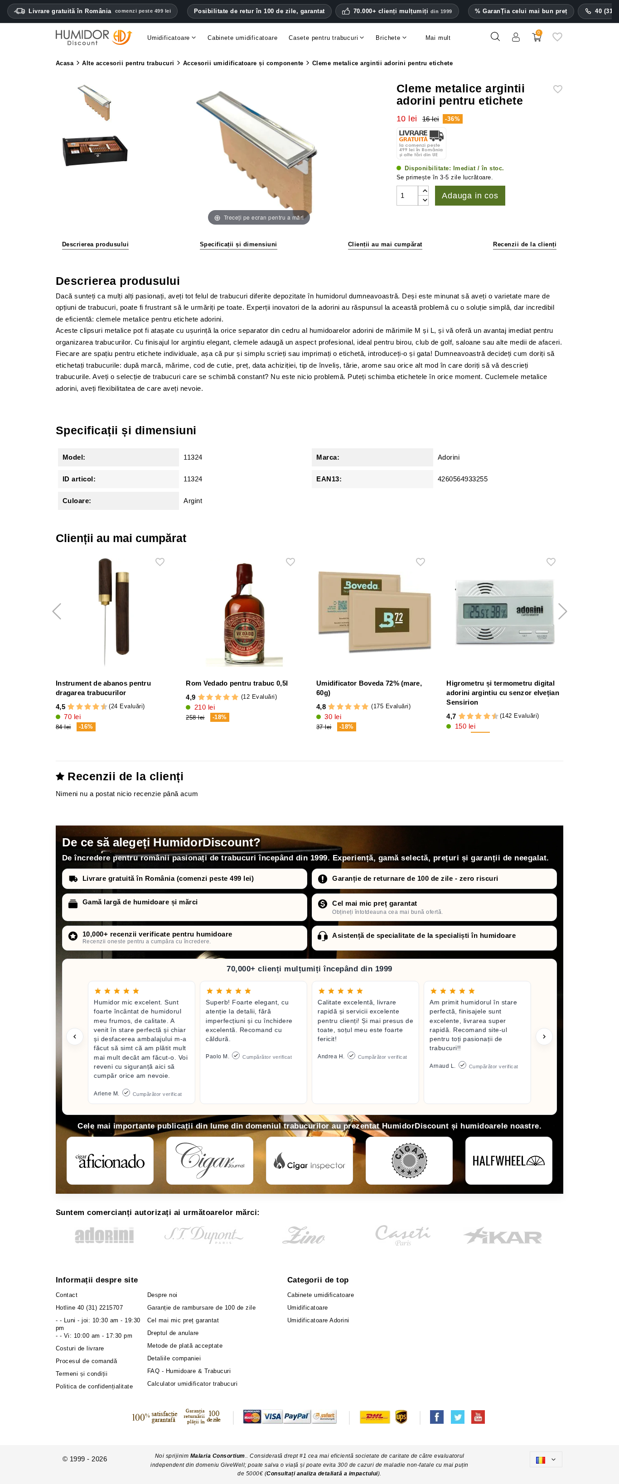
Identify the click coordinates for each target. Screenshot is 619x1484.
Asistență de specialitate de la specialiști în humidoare (424, 935)
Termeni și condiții (82, 1373)
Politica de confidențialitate (94, 1386)
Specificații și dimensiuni (238, 244)
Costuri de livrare (80, 1348)
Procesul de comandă (86, 1361)
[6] (88, 707)
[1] (66, 707)
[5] (83, 707)
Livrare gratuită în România (100, 11)
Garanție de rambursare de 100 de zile (201, 1307)
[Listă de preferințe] (557, 40)
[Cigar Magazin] (409, 1161)
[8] (96, 707)
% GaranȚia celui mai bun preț (521, 11)
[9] (100, 707)
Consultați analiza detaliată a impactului (322, 1473)
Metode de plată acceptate (185, 1345)
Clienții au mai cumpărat (385, 244)
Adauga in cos (470, 195)
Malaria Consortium (217, 1456)
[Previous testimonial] (74, 1036)
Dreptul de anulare (173, 1333)
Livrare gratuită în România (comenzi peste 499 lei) (168, 878)
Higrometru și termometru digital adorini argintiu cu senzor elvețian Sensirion (502, 692)
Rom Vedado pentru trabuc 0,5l (237, 683)
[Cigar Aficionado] (110, 1161)
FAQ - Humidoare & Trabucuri (189, 1371)
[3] (75, 707)
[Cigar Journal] (209, 1161)
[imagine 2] (95, 151)
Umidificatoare (307, 1307)
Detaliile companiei (174, 1358)
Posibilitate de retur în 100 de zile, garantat (259, 11)
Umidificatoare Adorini (318, 1320)
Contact (67, 1295)
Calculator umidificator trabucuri (192, 1383)
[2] (71, 707)
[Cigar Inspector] (309, 1161)
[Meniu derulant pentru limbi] (546, 1459)
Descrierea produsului (95, 244)
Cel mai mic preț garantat (374, 903)
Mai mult (438, 37)
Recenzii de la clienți (524, 244)
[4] (79, 707)
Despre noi (162, 1295)
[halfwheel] (508, 1161)
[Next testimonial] (544, 1036)
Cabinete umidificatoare (320, 1295)
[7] (91, 707)
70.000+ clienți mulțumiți (402, 11)
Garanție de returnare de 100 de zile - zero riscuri (415, 878)
